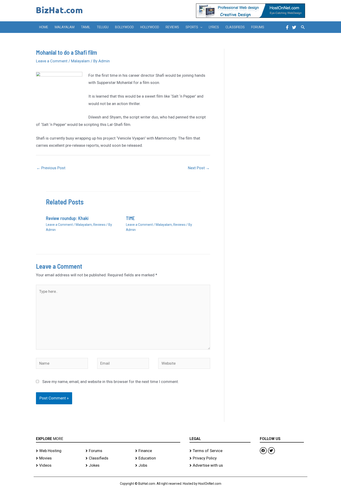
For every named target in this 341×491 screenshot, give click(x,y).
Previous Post (50, 168)
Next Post (199, 168)
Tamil (85, 27)
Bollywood (124, 27)
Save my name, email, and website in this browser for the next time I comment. (110, 381)
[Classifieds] (108, 458)
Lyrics (214, 27)
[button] (200, 27)
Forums (257, 27)
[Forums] (108, 451)
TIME (130, 218)
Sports (192, 27)
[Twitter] (294, 27)
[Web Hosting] (58, 451)
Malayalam (64, 27)
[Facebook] (287, 27)
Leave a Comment (52, 61)
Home (43, 27)
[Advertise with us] (220, 465)
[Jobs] (157, 465)
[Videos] (58, 465)
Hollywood (149, 27)
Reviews (172, 27)
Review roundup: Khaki (67, 218)
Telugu (103, 27)
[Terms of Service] (220, 451)
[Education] (157, 458)
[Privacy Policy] (220, 458)
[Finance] (157, 451)
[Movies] (58, 458)
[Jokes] (108, 465)
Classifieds (235, 27)
